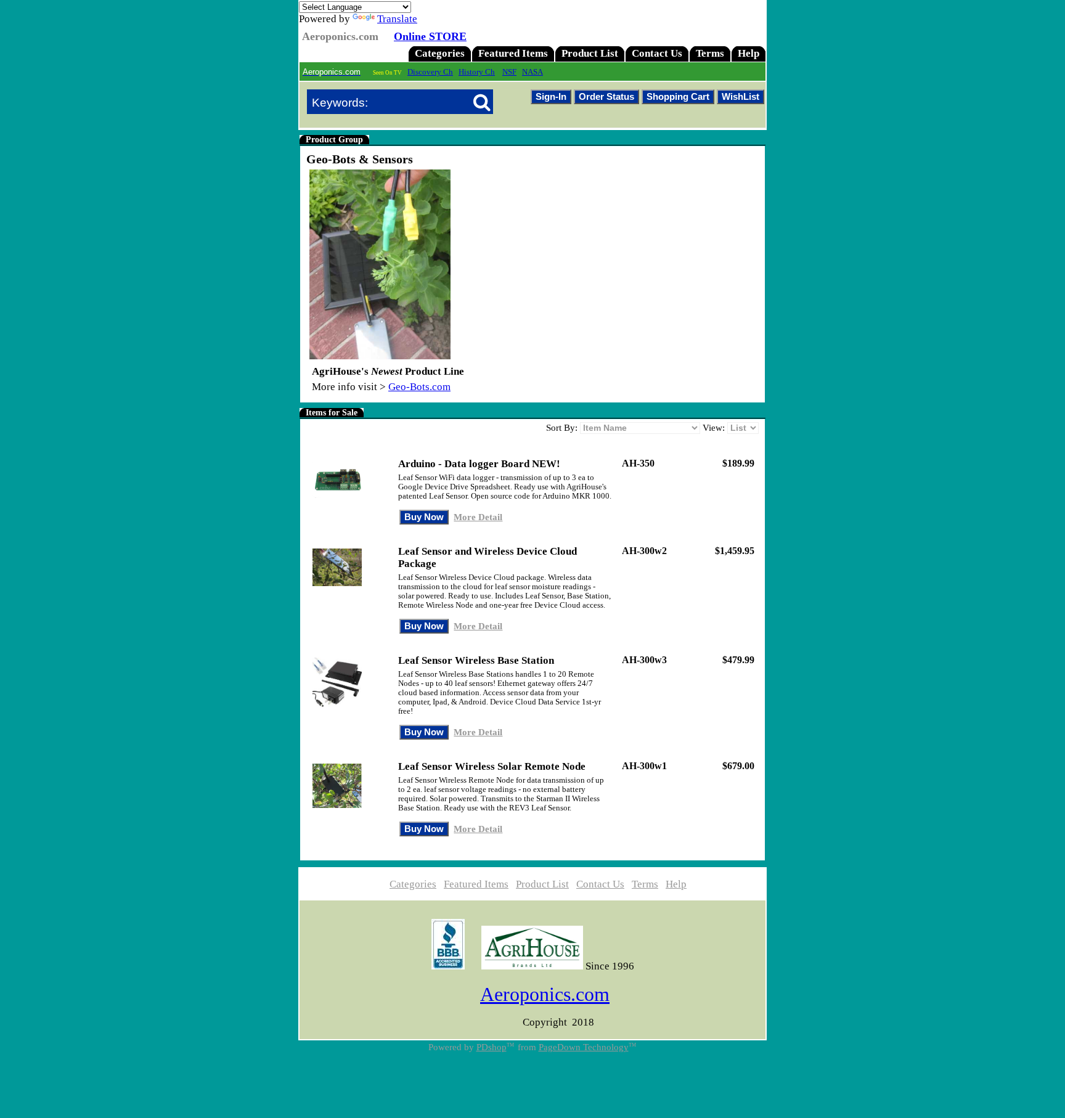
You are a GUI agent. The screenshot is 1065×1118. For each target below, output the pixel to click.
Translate (397, 19)
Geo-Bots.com (419, 387)
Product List (589, 53)
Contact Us (657, 53)
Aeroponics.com (545, 994)
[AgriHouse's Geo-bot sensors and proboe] (380, 356)
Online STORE (430, 36)
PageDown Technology (584, 1047)
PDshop (491, 1047)
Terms (710, 53)
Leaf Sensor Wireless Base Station (476, 660)
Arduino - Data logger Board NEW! (479, 464)
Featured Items (513, 53)
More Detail (478, 517)
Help (748, 53)
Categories (440, 53)
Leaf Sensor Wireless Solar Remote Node (492, 766)
